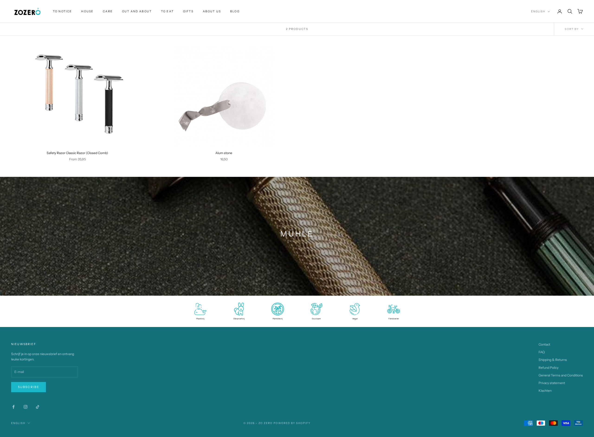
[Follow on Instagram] (25, 407)
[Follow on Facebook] (13, 407)
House (87, 11)
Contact (544, 344)
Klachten (545, 390)
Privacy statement (552, 383)
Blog (235, 11)
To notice (62, 11)
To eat (167, 11)
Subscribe (28, 387)
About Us (212, 11)
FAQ (542, 352)
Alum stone (223, 153)
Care (108, 11)
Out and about (137, 11)
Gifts (188, 11)
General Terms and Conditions (561, 375)
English (538, 11)
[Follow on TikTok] (37, 407)
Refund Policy (548, 368)
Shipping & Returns (553, 360)
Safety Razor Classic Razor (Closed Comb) (77, 153)
